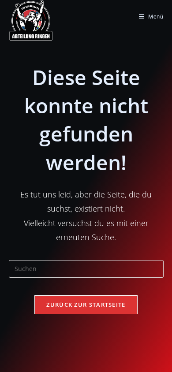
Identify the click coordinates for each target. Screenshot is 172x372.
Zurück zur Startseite (85, 305)
